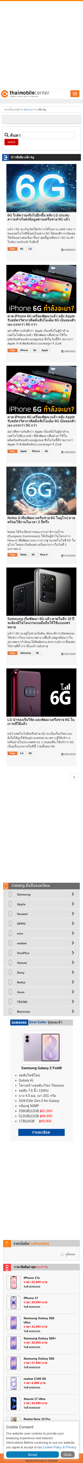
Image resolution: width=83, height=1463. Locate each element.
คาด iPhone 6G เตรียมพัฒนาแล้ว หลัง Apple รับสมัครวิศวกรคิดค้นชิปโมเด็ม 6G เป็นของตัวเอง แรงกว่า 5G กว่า (41, 320)
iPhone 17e (32, 1277)
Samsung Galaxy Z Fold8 (41, 1068)
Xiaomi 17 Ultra (34, 1399)
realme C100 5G (35, 1378)
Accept (32, 1454)
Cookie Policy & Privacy (59, 1447)
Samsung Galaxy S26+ (40, 1338)
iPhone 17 (31, 1298)
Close (68, 1454)
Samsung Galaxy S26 (39, 1358)
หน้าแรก (28, 109)
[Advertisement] (41, 44)
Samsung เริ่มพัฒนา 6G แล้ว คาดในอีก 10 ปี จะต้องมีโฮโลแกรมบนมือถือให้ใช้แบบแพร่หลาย (40, 623)
